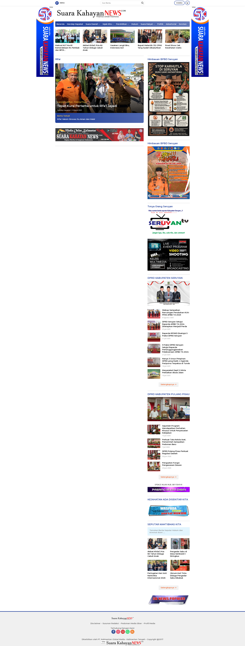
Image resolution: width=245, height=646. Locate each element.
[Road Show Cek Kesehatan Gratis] (177, 36)
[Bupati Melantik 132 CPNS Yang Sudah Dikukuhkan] (150, 36)
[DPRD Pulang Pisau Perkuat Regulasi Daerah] (154, 455)
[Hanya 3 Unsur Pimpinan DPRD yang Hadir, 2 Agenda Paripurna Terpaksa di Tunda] (154, 362)
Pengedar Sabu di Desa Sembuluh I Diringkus (178, 553)
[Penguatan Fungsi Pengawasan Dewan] (154, 466)
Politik (160, 24)
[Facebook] (113, 632)
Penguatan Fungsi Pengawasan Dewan (172, 464)
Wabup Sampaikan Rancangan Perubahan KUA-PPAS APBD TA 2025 (175, 312)
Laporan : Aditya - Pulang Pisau (72, 102)
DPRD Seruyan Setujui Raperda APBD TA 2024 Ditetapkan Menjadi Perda (174, 324)
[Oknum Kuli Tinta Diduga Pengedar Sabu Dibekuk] (180, 565)
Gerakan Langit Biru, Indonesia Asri (119, 46)
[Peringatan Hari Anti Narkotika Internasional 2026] (157, 565)
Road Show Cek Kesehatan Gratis (173, 46)
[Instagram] (118, 632)
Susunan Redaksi (111, 623)
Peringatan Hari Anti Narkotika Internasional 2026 (157, 575)
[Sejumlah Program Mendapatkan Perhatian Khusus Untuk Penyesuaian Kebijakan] (154, 429)
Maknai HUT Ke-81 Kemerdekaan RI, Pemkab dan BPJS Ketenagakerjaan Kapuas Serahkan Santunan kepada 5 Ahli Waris (67, 47)
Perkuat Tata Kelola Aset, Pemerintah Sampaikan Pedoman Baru (174, 441)
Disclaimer (95, 623)
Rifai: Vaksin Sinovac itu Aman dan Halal (76, 119)
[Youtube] (123, 632)
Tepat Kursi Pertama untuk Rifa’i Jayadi (87, 106)
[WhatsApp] (128, 632)
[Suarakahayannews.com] (91, 13)
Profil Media (149, 623)
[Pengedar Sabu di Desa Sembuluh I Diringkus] (180, 543)
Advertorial (171, 24)
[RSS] (132, 632)
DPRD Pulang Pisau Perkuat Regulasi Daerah (175, 452)
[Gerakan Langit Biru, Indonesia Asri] (122, 36)
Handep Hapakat (75, 24)
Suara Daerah (92, 24)
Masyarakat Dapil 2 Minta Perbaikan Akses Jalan (174, 371)
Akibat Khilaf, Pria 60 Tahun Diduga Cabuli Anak (93, 47)
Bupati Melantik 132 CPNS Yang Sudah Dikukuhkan (150, 46)
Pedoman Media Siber (131, 623)
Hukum (134, 24)
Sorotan (183, 24)
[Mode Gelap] (187, 3)
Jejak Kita (107, 24)
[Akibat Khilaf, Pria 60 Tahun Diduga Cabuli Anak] (95, 36)
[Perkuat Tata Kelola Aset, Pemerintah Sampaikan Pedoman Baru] (154, 443)
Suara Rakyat (147, 24)
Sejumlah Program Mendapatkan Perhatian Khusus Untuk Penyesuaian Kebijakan (175, 429)
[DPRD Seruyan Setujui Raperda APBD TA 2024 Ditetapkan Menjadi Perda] (154, 325)
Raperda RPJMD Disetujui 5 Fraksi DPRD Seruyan (174, 334)
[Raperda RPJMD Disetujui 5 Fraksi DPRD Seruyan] (154, 337)
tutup (51, 7)
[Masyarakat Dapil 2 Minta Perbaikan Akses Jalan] (154, 374)
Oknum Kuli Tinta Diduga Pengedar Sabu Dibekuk (178, 575)
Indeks (179, 3)
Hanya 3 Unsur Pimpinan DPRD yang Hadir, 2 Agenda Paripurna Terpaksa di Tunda (176, 361)
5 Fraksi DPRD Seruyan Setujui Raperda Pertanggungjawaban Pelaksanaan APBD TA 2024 (175, 348)
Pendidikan (121, 24)
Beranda (60, 24)
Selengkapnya (168, 384)
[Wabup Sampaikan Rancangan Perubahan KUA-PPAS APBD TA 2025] (154, 314)
